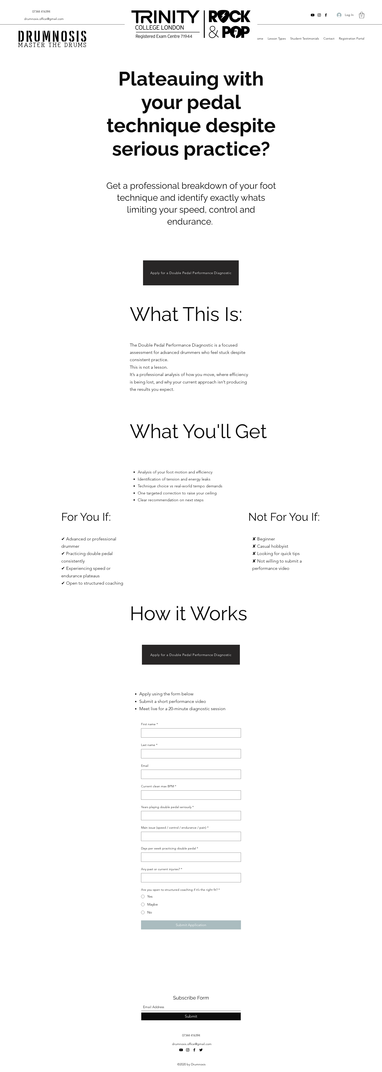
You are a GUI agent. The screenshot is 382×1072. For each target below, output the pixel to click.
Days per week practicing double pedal (169, 848)
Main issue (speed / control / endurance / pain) (174, 828)
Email (144, 766)
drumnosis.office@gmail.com (44, 19)
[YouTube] (312, 15)
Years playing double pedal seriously (167, 807)
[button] (361, 15)
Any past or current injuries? (161, 869)
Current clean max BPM (158, 786)
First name (149, 724)
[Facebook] (326, 15)
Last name (149, 745)
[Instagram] (319, 15)
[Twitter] (201, 1050)
